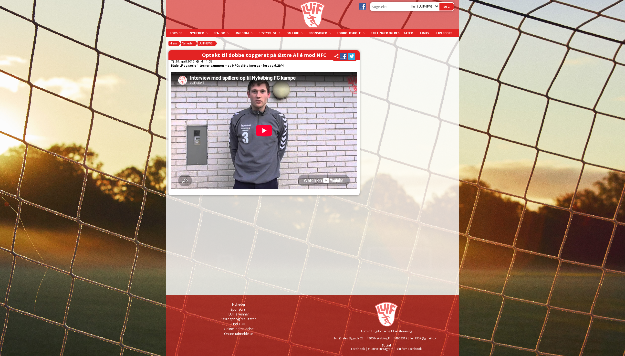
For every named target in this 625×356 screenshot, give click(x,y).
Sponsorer (318, 33)
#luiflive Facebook (409, 349)
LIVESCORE (444, 33)
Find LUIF (238, 324)
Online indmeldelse (239, 328)
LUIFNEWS (205, 43)
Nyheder (197, 33)
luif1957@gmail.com (424, 338)
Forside (176, 33)
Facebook (358, 349)
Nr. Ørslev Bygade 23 (349, 338)
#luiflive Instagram (380, 349)
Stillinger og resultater (392, 33)
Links (424, 33)
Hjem (173, 43)
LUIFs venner (238, 314)
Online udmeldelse (238, 333)
